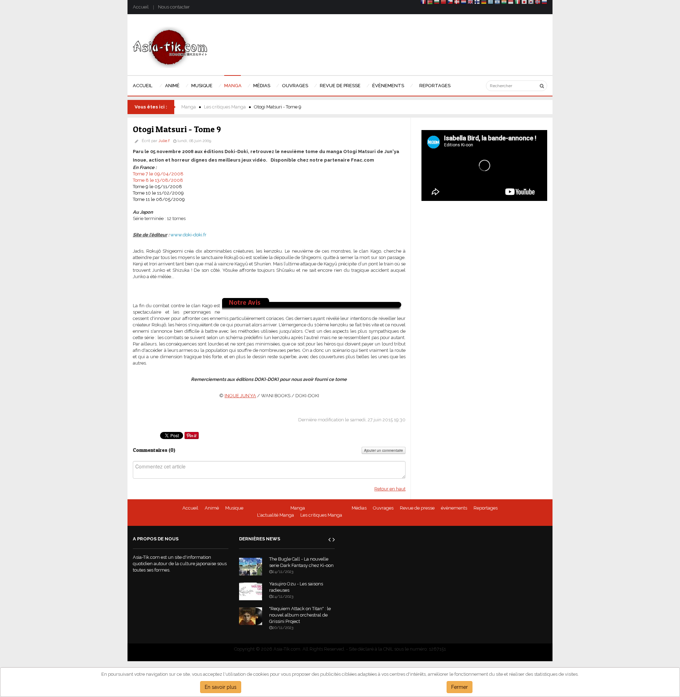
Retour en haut (390, 488)
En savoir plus (221, 687)
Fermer (459, 687)
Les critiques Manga (225, 106)
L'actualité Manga (275, 515)
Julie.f (164, 141)
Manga (188, 106)
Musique (234, 508)
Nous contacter (174, 7)
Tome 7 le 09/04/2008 (158, 173)
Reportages (486, 508)
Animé (212, 508)
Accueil (141, 7)
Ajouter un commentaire (383, 450)
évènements (454, 508)
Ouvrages (383, 508)
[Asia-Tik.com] (170, 47)
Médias (359, 508)
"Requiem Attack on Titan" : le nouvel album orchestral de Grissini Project (300, 615)
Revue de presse (417, 508)
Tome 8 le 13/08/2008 (158, 180)
